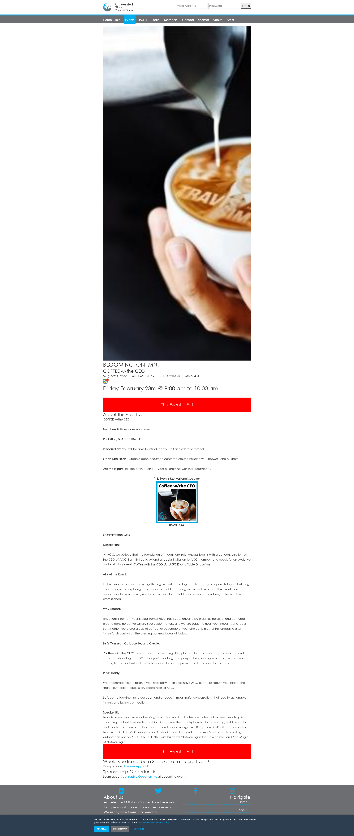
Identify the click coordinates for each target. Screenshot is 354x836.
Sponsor (203, 19)
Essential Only (120, 828)
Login (246, 5)
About (217, 19)
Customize (139, 828)
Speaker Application (138, 766)
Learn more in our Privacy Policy (154, 822)
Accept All (101, 828)
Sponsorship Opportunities (139, 776)
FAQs (230, 19)
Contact (188, 19)
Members (170, 19)
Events (129, 19)
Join (117, 19)
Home (107, 19)
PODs (143, 19)
